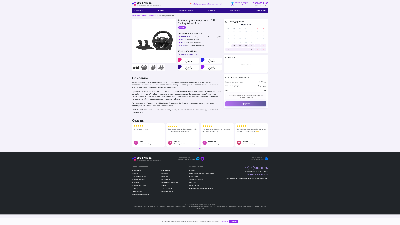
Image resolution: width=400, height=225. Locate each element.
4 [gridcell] (251, 49)
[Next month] (265, 24)
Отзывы (161, 10)
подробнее (224, 221)
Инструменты (165, 179)
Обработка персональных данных (201, 188)
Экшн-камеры (165, 170)
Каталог (138, 10)
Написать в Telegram (241, 3)
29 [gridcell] (257, 46)
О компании (193, 176)
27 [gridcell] (246, 46)
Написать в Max (239, 5)
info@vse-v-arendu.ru (257, 174)
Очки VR (135, 188)
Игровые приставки (149, 16)
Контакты (211, 10)
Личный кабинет (260, 10)
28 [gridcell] (251, 46)
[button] (136, 67)
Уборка (163, 185)
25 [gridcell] (234, 46)
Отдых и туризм (166, 188)
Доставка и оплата (186, 10)
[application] (245, 37)
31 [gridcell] (228, 49)
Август (243, 24)
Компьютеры (136, 170)
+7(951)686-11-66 (260, 3)
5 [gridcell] (257, 49)
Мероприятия (234, 10)
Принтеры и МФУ (167, 191)
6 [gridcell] (263, 49)
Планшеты (164, 173)
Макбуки (135, 173)
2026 (249, 24)
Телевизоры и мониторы (169, 182)
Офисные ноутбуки (139, 176)
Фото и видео (137, 191)
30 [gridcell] (263, 46)
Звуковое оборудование (140, 195)
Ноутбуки (135, 182)
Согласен (234, 221)
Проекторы (164, 176)
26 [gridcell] (240, 46)
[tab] (199, 148)
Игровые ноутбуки (138, 179)
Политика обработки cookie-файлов (201, 173)
